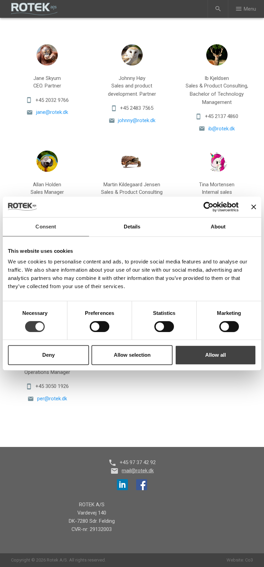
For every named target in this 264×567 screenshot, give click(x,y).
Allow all (215, 355)
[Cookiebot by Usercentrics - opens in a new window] (208, 207)
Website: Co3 (240, 560)
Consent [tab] (45, 226)
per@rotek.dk (52, 398)
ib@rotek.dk (221, 129)
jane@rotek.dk (52, 112)
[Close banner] (253, 206)
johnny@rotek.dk (136, 120)
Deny (48, 355)
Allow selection (132, 355)
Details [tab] (132, 226)
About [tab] (218, 226)
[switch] (99, 326)
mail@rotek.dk (138, 471)
